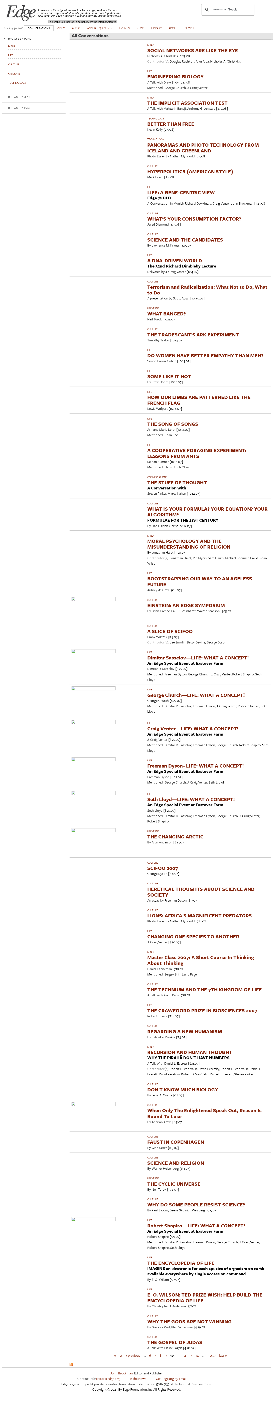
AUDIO (76, 28)
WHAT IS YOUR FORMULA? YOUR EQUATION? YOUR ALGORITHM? (207, 511)
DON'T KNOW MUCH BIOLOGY (182, 1089)
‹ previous (133, 1355)
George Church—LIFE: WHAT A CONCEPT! (196, 694)
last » (223, 1355)
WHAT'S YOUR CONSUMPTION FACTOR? (194, 218)
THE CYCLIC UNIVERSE (173, 1183)
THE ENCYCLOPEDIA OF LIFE (180, 1262)
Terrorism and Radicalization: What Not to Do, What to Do (207, 289)
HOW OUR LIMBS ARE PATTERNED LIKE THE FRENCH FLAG (199, 400)
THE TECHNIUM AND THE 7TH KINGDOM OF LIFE (204, 989)
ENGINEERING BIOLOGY (175, 76)
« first (118, 1355)
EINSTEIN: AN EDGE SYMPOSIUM (186, 605)
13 (190, 1355)
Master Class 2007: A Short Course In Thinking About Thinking (200, 960)
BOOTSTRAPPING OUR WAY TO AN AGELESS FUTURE (199, 581)
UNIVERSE (153, 308)
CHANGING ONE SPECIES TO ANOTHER (193, 936)
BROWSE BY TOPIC (19, 38)
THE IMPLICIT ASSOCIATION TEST (187, 102)
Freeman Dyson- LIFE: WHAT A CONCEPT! (195, 765)
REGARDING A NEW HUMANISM (184, 1031)
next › (212, 1355)
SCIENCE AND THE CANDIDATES (185, 239)
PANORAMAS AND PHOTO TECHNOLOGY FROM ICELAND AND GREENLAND (203, 147)
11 (178, 1355)
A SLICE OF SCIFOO (170, 631)
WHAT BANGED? (166, 313)
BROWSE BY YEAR (19, 97)
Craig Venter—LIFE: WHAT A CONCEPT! (192, 728)
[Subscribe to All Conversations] (71, 1364)
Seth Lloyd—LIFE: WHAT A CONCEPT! (191, 799)
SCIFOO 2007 (162, 867)
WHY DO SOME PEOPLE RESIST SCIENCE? (196, 1204)
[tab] (34, 38)
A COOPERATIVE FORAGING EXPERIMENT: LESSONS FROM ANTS (196, 453)
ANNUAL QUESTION (100, 28)
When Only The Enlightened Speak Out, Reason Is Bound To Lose (204, 1113)
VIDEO (61, 28)
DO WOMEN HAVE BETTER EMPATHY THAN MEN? (205, 355)
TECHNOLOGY (155, 118)
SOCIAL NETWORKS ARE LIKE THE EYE (192, 50)
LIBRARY (156, 28)
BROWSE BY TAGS (19, 108)
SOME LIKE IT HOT (169, 376)
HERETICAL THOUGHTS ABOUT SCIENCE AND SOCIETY (201, 891)
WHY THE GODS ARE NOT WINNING (189, 1321)
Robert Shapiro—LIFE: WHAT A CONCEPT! (196, 1225)
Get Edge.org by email (171, 1378)
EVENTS (124, 28)
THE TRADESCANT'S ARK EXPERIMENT (193, 334)
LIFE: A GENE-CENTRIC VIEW (181, 192)
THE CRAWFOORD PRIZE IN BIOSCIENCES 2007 (202, 1010)
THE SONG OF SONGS (172, 423)
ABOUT (173, 28)
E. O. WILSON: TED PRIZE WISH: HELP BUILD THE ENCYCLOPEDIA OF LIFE (204, 1297)
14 (197, 1355)
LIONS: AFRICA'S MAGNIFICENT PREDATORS (199, 915)
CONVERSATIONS (39, 28)
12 (184, 1355)
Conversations (157, 477)
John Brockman (121, 1373)
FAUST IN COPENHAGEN (175, 1141)
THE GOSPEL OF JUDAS (174, 1342)
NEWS (140, 28)
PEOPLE (190, 28)
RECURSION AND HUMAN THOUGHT (189, 1052)
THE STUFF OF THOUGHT (177, 482)
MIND (150, 45)
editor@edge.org (108, 1378)
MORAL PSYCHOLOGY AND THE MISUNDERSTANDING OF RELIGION (188, 543)
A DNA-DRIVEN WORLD (174, 260)
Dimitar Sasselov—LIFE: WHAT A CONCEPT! (198, 657)
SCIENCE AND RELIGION (175, 1162)
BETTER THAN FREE (170, 123)
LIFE (149, 71)
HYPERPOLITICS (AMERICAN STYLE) (190, 171)
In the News (138, 1378)
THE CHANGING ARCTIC (175, 836)
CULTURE (152, 166)
